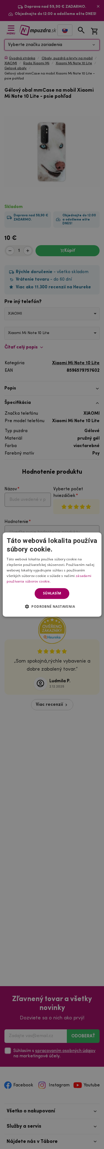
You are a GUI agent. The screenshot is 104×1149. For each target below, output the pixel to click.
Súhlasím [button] (52, 593)
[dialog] (51, 574)
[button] (52, 606)
